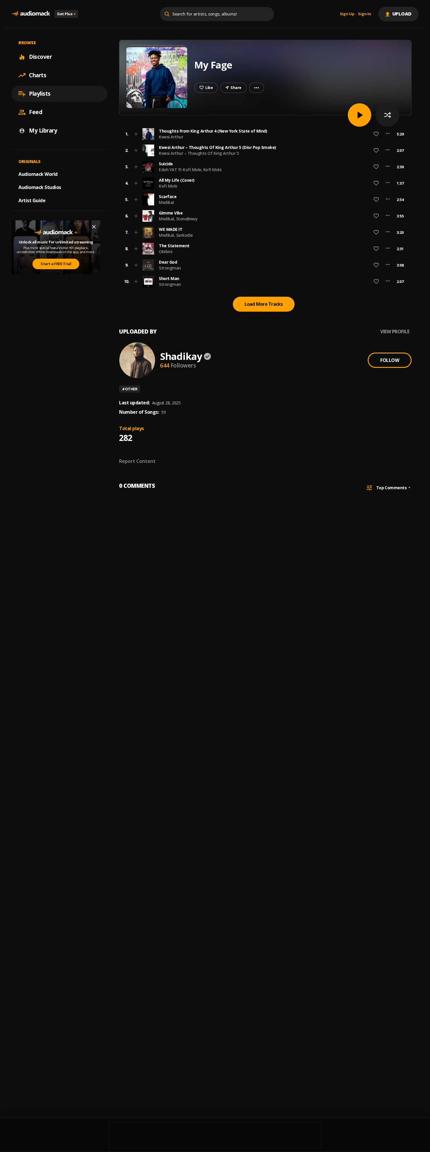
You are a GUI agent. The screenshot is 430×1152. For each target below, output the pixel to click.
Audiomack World (38, 174)
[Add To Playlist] (136, 134)
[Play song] (359, 115)
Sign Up (347, 14)
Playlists (40, 93)
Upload (402, 14)
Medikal (166, 202)
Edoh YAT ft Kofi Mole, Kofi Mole (190, 169)
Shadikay (181, 356)
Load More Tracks (264, 304)
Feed (35, 112)
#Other (129, 389)
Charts (37, 75)
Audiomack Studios (39, 187)
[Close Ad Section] (94, 227)
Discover (40, 57)
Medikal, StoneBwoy (178, 219)
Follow (389, 360)
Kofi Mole (168, 186)
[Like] (376, 134)
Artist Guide (31, 200)
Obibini (166, 251)
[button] (263, 134)
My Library (43, 130)
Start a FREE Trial (56, 264)
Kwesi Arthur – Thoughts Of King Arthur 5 (199, 153)
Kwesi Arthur (171, 137)
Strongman (170, 268)
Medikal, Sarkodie (176, 235)
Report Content (137, 461)
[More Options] (388, 134)
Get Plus (66, 13)
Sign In (364, 14)
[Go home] (30, 14)
